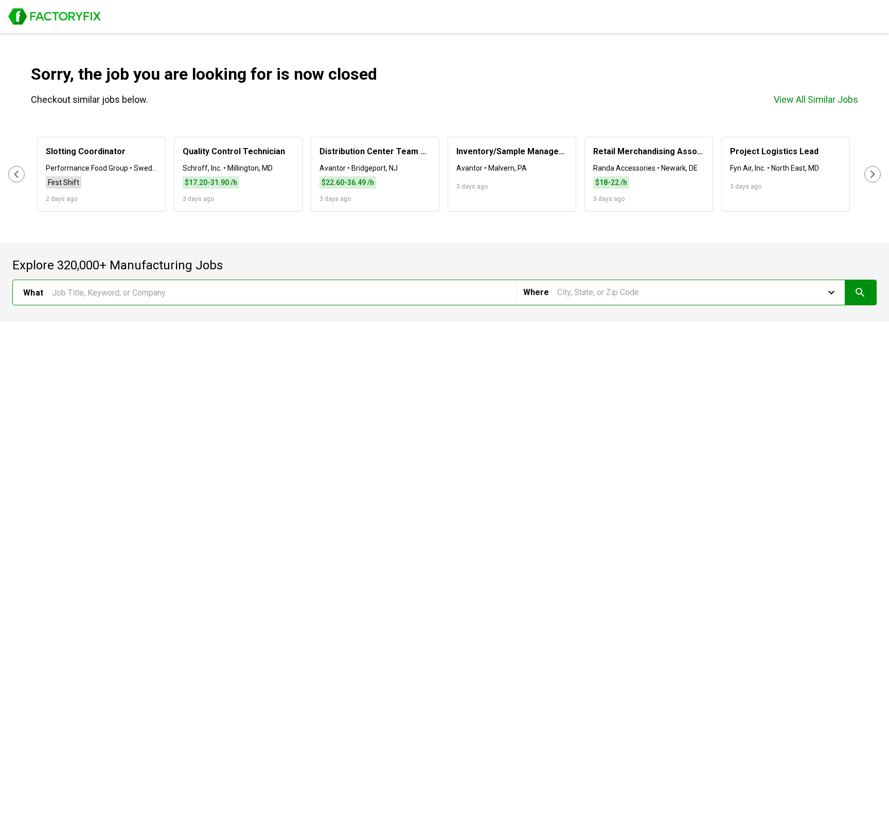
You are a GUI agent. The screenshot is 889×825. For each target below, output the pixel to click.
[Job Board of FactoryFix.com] (54, 16)
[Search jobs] (860, 292)
